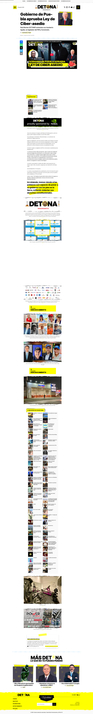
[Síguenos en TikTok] (74, 7)
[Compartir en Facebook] (21, 41)
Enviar (54, 704)
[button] (42, 308)
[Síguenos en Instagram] (67, 7)
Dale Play (15, 701)
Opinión (15, 698)
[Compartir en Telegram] (21, 50)
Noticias (15, 708)
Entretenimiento (17, 706)
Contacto (77, 702)
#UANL (24, 1)
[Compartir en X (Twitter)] (21, 47)
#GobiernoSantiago (65, 1)
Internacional (17, 703)
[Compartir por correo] (21, 53)
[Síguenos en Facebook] (69, 7)
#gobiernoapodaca (42, 1)
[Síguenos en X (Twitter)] (65, 7)
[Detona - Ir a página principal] (46, 6)
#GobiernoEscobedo (31, 1)
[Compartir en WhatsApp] (21, 44)
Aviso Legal (77, 703)
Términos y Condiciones (74, 704)
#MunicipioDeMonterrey (54, 1)
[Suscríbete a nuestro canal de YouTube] (72, 7)
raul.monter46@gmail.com (34, 646)
